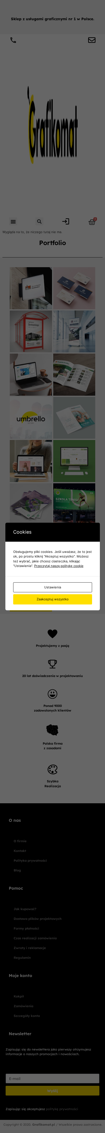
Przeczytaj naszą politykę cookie (59, 566)
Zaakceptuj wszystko (53, 599)
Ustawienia (52, 587)
